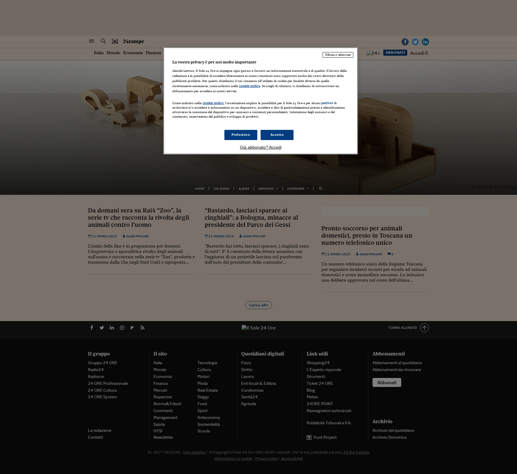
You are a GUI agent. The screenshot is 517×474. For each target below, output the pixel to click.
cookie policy (249, 86)
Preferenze (241, 134)
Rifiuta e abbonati (338, 55)
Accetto (277, 134)
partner (327, 103)
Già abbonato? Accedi (261, 147)
